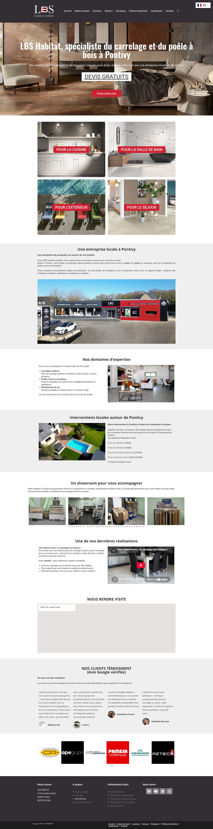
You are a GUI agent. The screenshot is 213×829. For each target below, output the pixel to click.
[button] (30, 511)
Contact (124, 826)
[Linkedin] (163, 791)
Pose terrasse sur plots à (125, 457)
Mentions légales (117, 792)
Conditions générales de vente (123, 799)
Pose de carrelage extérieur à (125, 452)
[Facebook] (149, 791)
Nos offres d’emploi (83, 802)
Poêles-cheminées (170, 824)
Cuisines (136, 824)
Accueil (111, 824)
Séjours (145, 824)
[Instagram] (169, 791)
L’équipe (79, 795)
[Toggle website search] (177, 11)
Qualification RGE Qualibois (122, 802)
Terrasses (155, 824)
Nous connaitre (81, 792)
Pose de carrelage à (119, 443)
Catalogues (113, 826)
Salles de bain (123, 824)
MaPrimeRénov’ (117, 806)
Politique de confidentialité (121, 795)
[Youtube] (156, 791)
